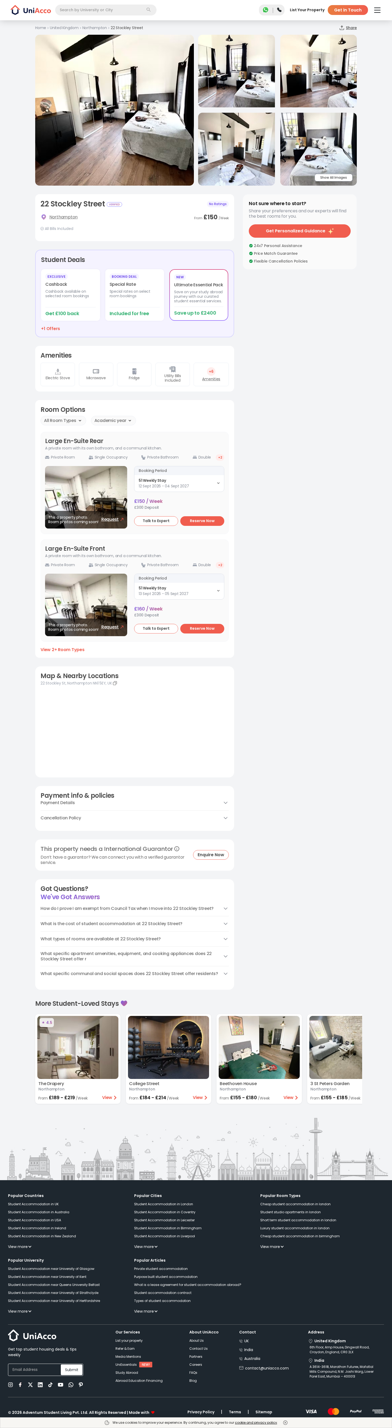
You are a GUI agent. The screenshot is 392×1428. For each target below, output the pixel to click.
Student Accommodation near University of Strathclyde (53, 1292)
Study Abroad (126, 1372)
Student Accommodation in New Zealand (42, 1236)
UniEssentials (126, 1364)
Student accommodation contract (162, 1292)
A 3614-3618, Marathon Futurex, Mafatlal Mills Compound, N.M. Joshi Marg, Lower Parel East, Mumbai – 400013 (342, 1371)
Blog (193, 1380)
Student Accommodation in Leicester (164, 1220)
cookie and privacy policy (256, 1422)
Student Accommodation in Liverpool (164, 1236)
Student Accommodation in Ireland (37, 1228)
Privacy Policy (200, 1412)
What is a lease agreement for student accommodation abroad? (187, 1284)
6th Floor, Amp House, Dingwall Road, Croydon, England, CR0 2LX (339, 1349)
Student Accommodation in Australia (38, 1212)
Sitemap (263, 1412)
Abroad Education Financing (139, 1380)
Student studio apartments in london (290, 1212)
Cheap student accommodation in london (295, 1204)
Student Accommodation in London (163, 1204)
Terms (235, 1412)
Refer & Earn (125, 1348)
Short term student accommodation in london (298, 1220)
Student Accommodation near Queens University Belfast (54, 1284)
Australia (252, 1358)
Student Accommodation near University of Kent (47, 1276)
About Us (196, 1340)
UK (246, 1341)
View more (18, 1246)
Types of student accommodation (162, 1300)
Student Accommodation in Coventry (164, 1212)
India (248, 1349)
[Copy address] (115, 683)
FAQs (193, 1372)
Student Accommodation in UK (33, 1204)
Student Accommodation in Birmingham (168, 1228)
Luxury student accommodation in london (295, 1228)
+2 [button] (220, 457)
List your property (129, 1340)
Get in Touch (348, 10)
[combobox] (106, 10)
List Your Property (307, 10)
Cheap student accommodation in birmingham (300, 1236)
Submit (71, 1369)
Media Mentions (128, 1356)
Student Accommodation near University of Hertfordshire (54, 1300)
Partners (195, 1356)
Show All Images (333, 177)
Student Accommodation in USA (34, 1220)
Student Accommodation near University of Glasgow (51, 1268)
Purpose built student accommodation (166, 1276)
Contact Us (198, 1348)
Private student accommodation (161, 1268)
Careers (195, 1364)
